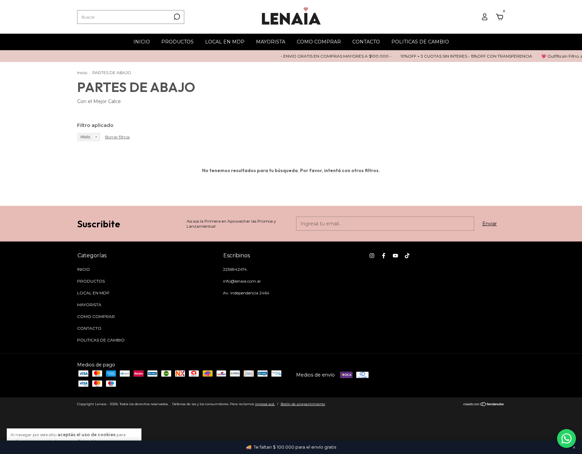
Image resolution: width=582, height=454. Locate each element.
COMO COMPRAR (319, 42)
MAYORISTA (270, 42)
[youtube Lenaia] (395, 255)
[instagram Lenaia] (372, 255)
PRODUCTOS (177, 42)
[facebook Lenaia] (383, 255)
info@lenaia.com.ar (242, 281)
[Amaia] (566, 438)
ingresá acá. (265, 404)
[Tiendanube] (484, 405)
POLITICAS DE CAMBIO (420, 42)
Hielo (85, 137)
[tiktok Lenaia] (407, 255)
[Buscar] (176, 17)
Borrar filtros (117, 136)
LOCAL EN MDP (225, 42)
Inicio (82, 72)
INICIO (141, 42)
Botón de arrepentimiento (303, 404)
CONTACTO (366, 42)
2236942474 (235, 269)
